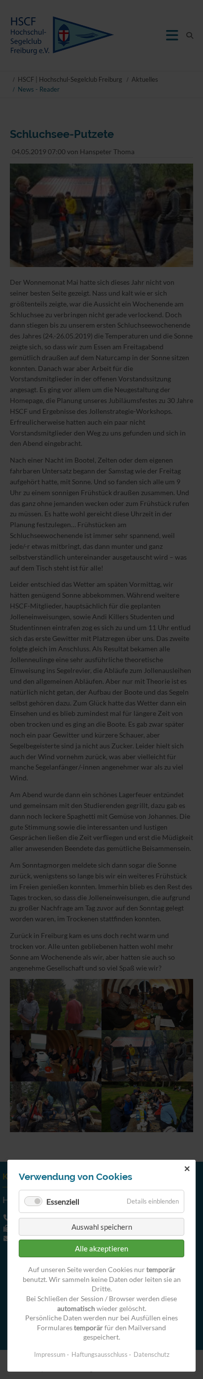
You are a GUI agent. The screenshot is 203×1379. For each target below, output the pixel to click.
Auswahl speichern (101, 1226)
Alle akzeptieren (101, 1248)
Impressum (50, 1354)
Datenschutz (151, 1354)
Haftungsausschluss (99, 1354)
